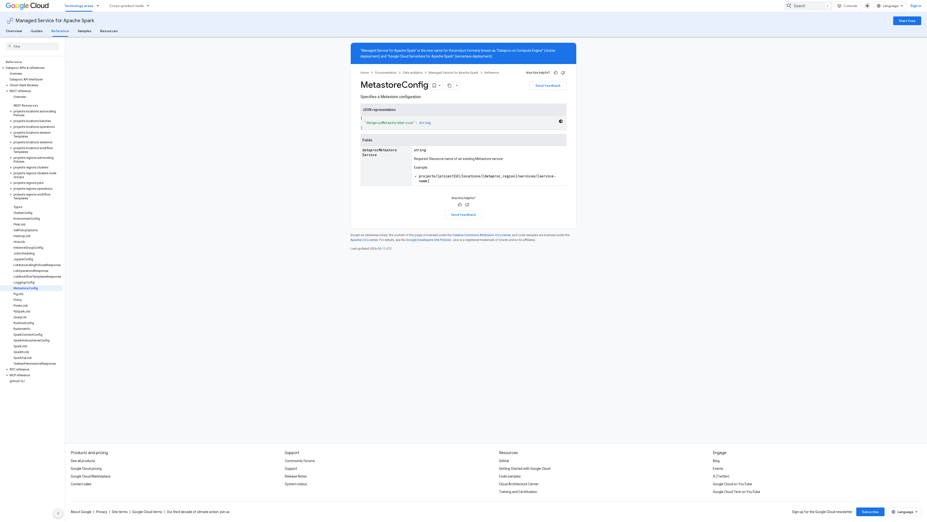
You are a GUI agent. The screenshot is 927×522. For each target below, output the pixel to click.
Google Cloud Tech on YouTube (736, 492)
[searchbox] (32, 46)
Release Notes (296, 476)
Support (291, 469)
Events (718, 469)
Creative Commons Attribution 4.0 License (481, 235)
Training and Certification (518, 492)
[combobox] (808, 5)
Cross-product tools (126, 6)
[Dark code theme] (561, 121)
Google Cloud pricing (86, 469)
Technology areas (78, 6)
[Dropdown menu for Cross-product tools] (149, 6)
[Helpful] (555, 72)
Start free (907, 21)
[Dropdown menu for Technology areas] (99, 6)
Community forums (300, 461)
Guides (37, 31)
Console (850, 6)
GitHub (504, 461)
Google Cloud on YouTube (732, 484)
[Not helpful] (563, 72)
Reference (60, 31)
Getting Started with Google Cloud (524, 469)
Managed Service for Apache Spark (54, 21)
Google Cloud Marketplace (91, 476)
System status (296, 484)
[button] (31, 68)
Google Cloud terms (147, 512)
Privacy (101, 512)
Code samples (510, 476)
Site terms (120, 512)
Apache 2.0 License (364, 240)
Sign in (915, 6)
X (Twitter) (721, 476)
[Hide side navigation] (58, 513)
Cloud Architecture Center (519, 484)
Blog (716, 461)
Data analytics (412, 72)
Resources (109, 31)
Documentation (386, 72)
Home (364, 72)
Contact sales (81, 484)
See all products (83, 461)
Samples (84, 31)
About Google (81, 512)
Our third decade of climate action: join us (198, 512)
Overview (14, 31)
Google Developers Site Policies (428, 240)
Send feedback (548, 85)
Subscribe (870, 512)
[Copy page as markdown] (449, 85)
